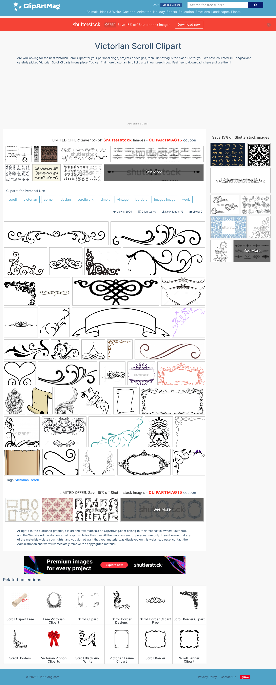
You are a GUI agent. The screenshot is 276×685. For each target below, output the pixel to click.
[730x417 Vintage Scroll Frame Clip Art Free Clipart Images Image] (144, 464)
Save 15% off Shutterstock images (240, 137)
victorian (30, 199)
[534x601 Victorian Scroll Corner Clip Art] (190, 433)
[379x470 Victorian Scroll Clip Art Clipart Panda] (159, 433)
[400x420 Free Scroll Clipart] (112, 375)
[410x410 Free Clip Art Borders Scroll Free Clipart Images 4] (21, 324)
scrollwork (86, 199)
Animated (144, 12)
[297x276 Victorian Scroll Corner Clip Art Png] (189, 464)
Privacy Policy (207, 677)
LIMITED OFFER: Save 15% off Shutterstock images (102, 492)
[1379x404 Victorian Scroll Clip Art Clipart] (158, 235)
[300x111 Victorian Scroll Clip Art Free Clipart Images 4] (116, 293)
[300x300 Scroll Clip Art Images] (95, 402)
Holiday (159, 12)
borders (141, 199)
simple (105, 199)
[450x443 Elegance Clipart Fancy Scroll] (141, 375)
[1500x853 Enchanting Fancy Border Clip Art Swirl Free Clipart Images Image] (181, 375)
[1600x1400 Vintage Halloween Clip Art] (98, 464)
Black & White (110, 12)
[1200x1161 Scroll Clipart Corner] (21, 434)
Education (186, 12)
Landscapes (220, 12)
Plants (235, 12)
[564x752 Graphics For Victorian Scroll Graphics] (66, 402)
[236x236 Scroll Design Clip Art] (54, 293)
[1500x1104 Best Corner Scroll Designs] (25, 263)
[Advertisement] (138, 95)
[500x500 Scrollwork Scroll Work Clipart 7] (93, 351)
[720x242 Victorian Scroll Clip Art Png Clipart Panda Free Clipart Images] (170, 351)
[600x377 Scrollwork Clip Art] (116, 434)
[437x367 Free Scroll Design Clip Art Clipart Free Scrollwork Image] (65, 351)
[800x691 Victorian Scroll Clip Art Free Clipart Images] (20, 375)
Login (156, 4)
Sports (171, 12)
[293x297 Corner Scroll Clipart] (188, 324)
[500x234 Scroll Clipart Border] (172, 402)
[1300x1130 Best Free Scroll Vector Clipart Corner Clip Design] (103, 263)
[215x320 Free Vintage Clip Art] (14, 402)
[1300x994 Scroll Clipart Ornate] (64, 434)
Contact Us (228, 677)
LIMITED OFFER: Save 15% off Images (98, 140)
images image (164, 199)
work (186, 199)
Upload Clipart (171, 4)
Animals (92, 12)
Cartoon (129, 12)
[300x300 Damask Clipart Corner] (20, 293)
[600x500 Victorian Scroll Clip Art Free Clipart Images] (22, 464)
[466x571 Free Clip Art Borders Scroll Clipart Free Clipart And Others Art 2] (39, 402)
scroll (12, 199)
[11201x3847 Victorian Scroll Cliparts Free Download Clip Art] (121, 324)
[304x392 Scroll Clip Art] (125, 402)
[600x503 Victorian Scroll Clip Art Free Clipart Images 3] (60, 464)
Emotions (202, 12)
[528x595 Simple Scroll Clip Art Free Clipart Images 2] (55, 324)
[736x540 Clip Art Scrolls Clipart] (183, 293)
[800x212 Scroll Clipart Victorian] (56, 235)
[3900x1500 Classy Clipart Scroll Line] (164, 263)
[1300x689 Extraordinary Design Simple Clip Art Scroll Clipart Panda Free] (26, 351)
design (66, 199)
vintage (123, 199)
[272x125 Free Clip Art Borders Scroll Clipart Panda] (67, 375)
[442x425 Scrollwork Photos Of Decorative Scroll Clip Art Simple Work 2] (66, 263)
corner (49, 199)
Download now (189, 24)
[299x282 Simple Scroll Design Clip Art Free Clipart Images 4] (119, 351)
